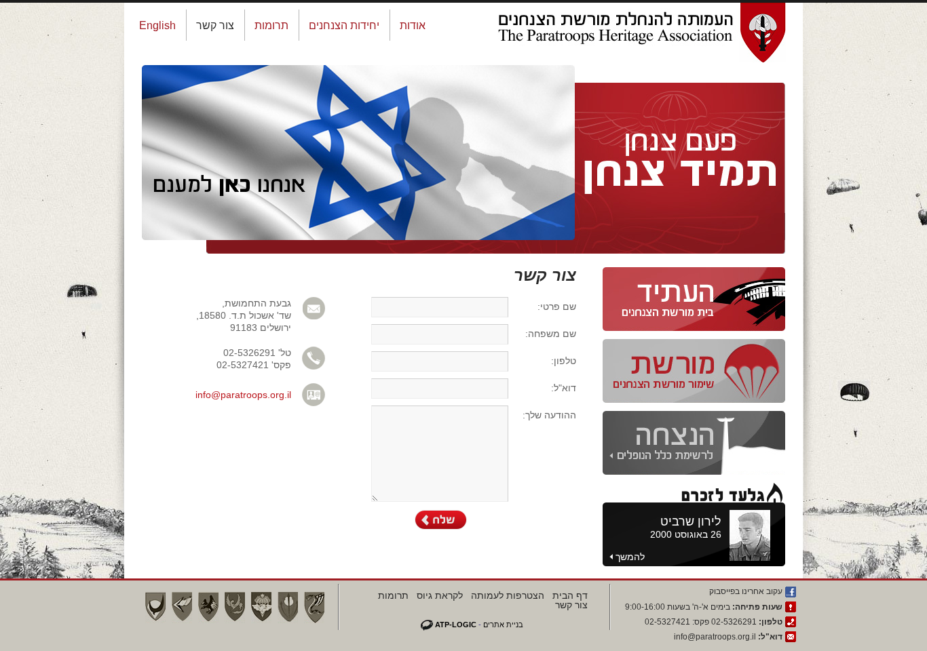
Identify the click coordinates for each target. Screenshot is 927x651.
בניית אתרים (503, 624)
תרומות (271, 25)
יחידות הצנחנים (344, 25)
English (157, 25)
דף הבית (570, 595)
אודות (412, 25)
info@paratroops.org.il (243, 394)
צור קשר (215, 25)
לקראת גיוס (440, 595)
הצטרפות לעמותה (507, 595)
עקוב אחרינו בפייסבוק (745, 591)
